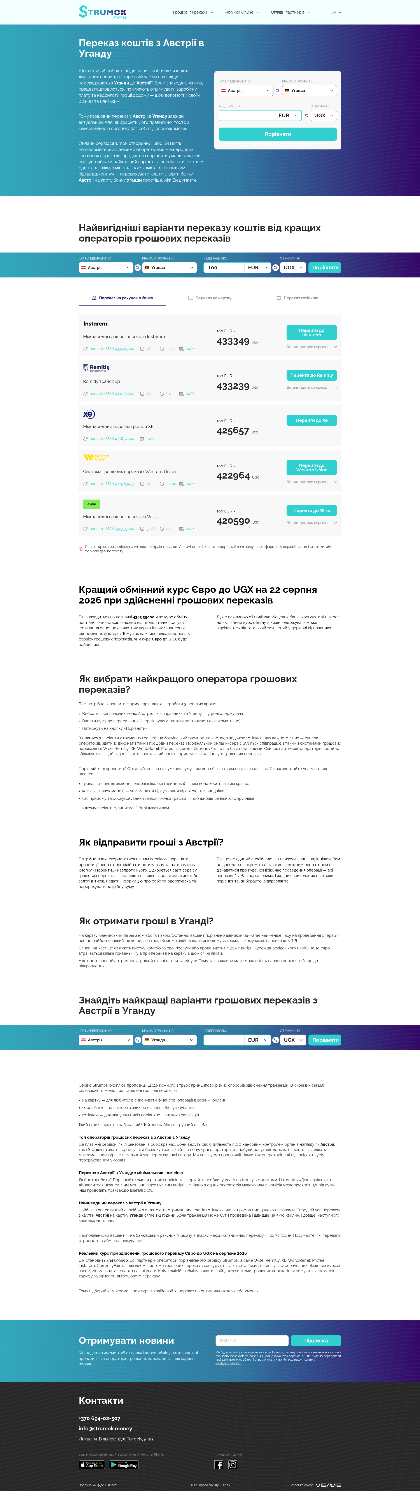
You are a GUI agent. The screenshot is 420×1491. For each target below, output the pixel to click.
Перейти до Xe (312, 420)
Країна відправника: (235, 81)
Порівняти (278, 134)
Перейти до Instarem (311, 332)
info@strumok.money (105, 1428)
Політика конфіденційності (98, 1485)
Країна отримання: (298, 81)
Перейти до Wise (311, 510)
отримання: (321, 106)
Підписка (316, 1340)
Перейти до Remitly (311, 375)
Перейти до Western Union (311, 467)
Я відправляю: (230, 106)
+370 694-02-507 (99, 1418)
